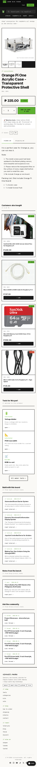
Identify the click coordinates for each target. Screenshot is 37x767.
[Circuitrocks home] (3, 11)
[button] (7, 16)
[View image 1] (5, 64)
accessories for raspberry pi (17, 21)
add (19, 253)
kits (4, 698)
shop (3, 21)
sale (4, 701)
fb (15, 133)
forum (5, 732)
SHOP (4, 1)
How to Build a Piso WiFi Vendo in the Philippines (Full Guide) (18, 586)
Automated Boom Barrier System (16, 501)
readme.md (7, 141)
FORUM (18, 1)
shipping (6, 712)
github (22, 685)
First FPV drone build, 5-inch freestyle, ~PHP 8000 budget (18, 632)
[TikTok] (20, 763)
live (29, 685)
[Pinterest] (27, 763)
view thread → (10, 623)
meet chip (14, 685)
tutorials (6, 726)
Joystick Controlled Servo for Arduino (18, 535)
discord (5, 735)
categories (7, 695)
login (23, 5)
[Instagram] (13, 763)
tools (5, 692)
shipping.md (19, 141)
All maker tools (18, 478)
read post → (9, 594)
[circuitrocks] (2, 9)
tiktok (5, 749)
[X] (23, 763)
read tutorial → (10, 509)
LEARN (9, 1)
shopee (5, 742)
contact (5, 718)
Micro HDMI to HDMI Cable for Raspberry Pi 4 (18, 290)
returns (5, 715)
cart (30, 5)
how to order (7, 709)
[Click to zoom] (18, 44)
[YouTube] (17, 763)
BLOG (13, 1)
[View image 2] (12, 64)
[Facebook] (10, 763)
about (6, 685)
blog (4, 729)
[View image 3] (18, 64)
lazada (5, 745)
